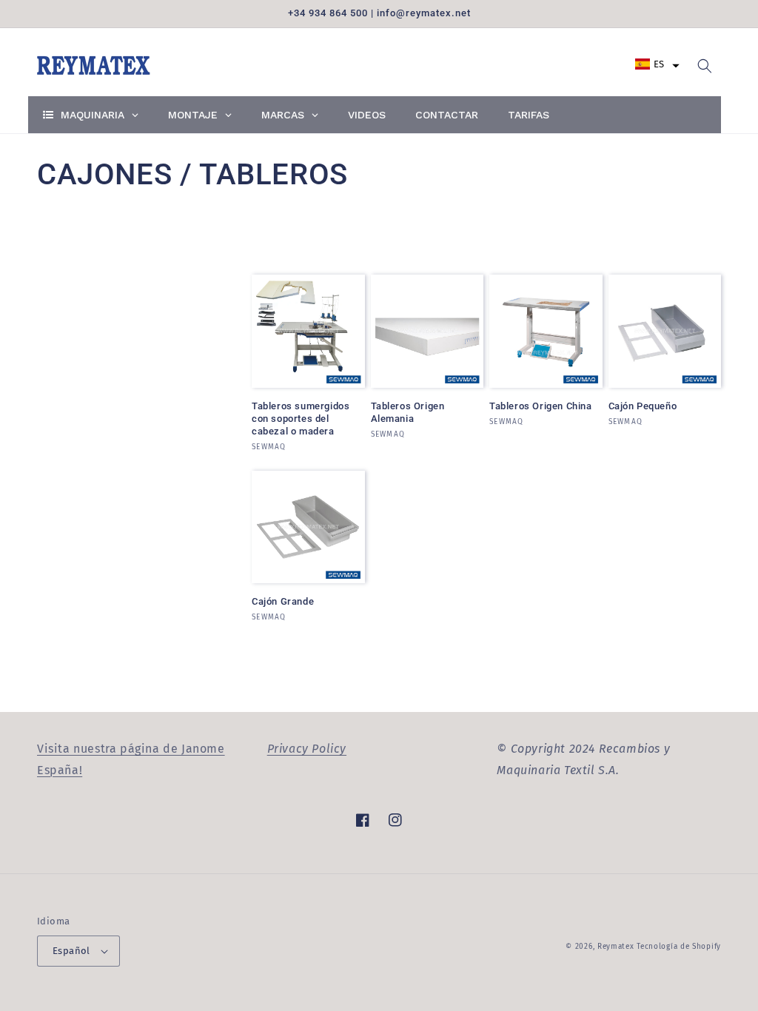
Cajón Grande (283, 601)
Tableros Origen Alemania (408, 412)
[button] (657, 64)
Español (71, 950)
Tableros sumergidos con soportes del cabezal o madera (300, 418)
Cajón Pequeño (642, 406)
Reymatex (615, 946)
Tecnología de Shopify (679, 946)
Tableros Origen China (540, 406)
